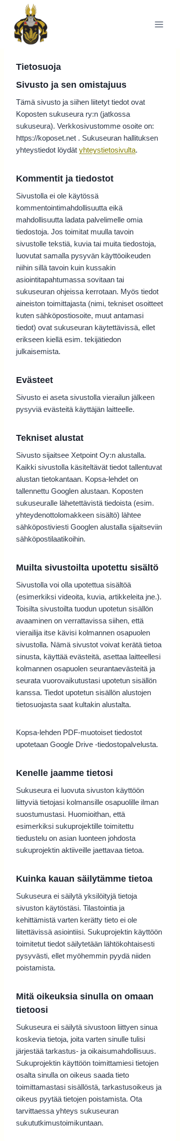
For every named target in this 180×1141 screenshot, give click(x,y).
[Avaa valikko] (159, 24)
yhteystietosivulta (107, 150)
